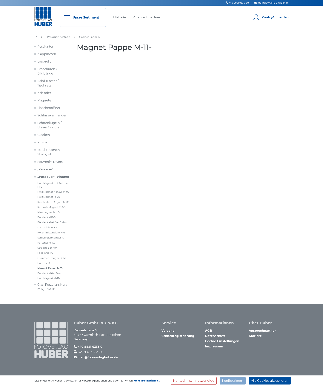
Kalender (44, 93)
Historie (119, 17)
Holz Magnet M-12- (48, 278)
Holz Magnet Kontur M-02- (53, 191)
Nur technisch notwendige (193, 380)
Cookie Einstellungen (222, 341)
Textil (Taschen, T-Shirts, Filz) (50, 152)
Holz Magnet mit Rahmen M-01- (53, 185)
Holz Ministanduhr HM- (51, 232)
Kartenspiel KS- (46, 242)
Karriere (255, 336)
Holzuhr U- (44, 263)
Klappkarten (46, 54)
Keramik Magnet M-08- (51, 207)
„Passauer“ (45, 169)
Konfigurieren (232, 380)
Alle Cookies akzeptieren (269, 380)
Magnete (44, 100)
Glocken (43, 135)
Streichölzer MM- (47, 247)
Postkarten (45, 46)
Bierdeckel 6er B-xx (49, 273)
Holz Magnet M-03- (49, 196)
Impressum (214, 346)
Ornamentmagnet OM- (52, 258)
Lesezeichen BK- (47, 227)
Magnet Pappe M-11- (50, 268)
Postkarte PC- (45, 252)
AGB (208, 330)
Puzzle (42, 142)
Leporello (44, 61)
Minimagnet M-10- (48, 212)
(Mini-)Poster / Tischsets (48, 83)
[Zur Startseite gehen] (43, 16)
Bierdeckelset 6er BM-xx (52, 222)
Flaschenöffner (48, 108)
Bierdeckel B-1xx (47, 217)
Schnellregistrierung (178, 336)
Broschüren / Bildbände (47, 71)
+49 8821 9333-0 (89, 347)
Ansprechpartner (146, 17)
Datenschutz (215, 336)
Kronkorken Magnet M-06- (53, 202)
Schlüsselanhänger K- (50, 237)
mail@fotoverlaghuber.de (273, 2)
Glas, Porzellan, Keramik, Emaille (52, 287)
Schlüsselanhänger (51, 115)
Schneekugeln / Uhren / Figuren (49, 125)
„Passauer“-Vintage (53, 177)
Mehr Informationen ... (147, 380)
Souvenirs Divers (50, 162)
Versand (168, 330)
